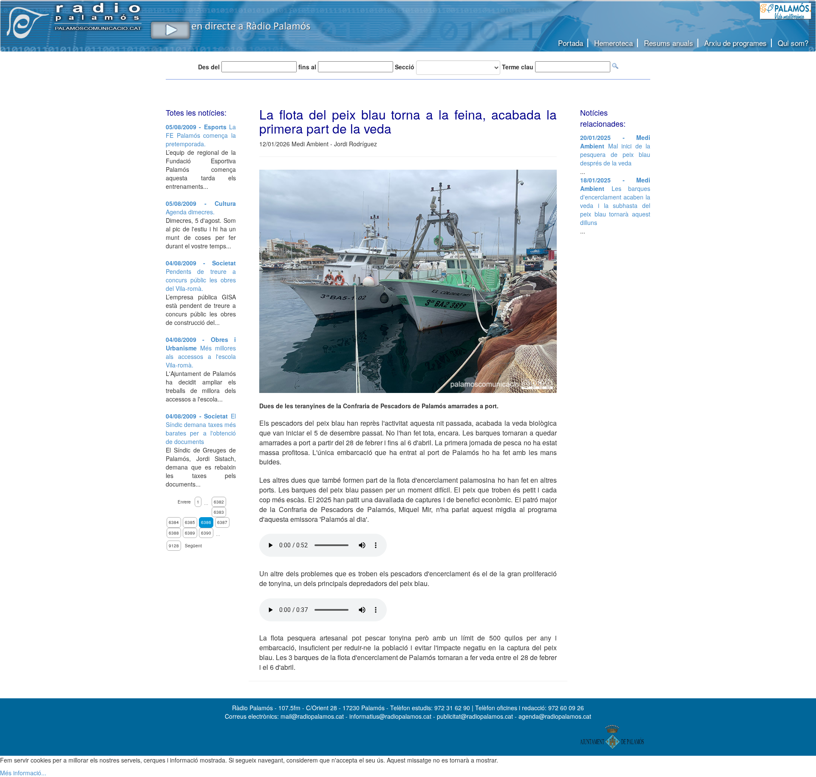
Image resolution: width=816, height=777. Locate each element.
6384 (174, 522)
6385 (190, 522)
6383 (219, 512)
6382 (219, 502)
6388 (174, 533)
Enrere (184, 502)
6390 (206, 533)
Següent (193, 546)
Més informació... (23, 772)
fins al (307, 67)
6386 (206, 522)
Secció (404, 67)
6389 (190, 533)
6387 (222, 522)
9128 (174, 546)
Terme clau (517, 67)
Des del (209, 67)
